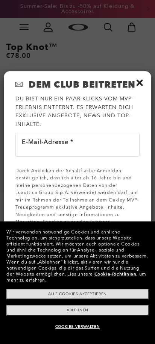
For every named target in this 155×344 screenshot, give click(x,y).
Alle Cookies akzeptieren (77, 294)
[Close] (139, 82)
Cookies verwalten (77, 326)
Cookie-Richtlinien (115, 274)
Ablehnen (77, 310)
